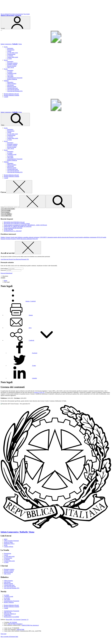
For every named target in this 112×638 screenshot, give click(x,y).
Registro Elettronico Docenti (11, 93)
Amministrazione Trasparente (14, 77)
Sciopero (8, 237)
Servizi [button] (6, 60)
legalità (104, 237)
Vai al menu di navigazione (16, 14)
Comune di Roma (8, 546)
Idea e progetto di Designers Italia (9, 636)
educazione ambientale (26, 238)
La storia (9, 58)
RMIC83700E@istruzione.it (15, 623)
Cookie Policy (7, 615)
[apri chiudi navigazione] (1, 30)
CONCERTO (43, 237)
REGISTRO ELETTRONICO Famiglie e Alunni (17, 223)
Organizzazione (11, 54)
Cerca (2, 207)
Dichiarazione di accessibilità (11, 616)
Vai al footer (26, 14)
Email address (4, 268)
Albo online (10, 76)
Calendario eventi (11, 73)
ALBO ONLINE (8, 229)
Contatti (6, 96)
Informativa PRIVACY (10, 614)
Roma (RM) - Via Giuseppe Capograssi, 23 (17, 619)
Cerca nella (6, 214)
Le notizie (9, 72)
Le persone (10, 55)
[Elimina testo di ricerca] (32, 201)
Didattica (3, 237)
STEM (18, 238)
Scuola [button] (5, 46)
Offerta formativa (11, 83)
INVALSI (99, 237)
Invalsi (5, 545)
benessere (3, 238)
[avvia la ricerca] (59, 201)
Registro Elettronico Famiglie (11, 95)
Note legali (3, 633)
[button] (31, 340)
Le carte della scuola (12, 52)
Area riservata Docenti (13, 89)
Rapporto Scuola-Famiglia (76, 237)
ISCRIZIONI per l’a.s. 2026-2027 (13, 231)
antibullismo (86, 237)
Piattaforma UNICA (9, 543)
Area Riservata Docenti (7, 259)
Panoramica (10, 48)
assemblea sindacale (28, 237)
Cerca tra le (5, 210)
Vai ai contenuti (5, 14)
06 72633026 (13, 622)
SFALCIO (35, 238)
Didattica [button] (6, 80)
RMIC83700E (20, 629)
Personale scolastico (12, 63)
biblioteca (20, 237)
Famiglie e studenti (12, 64)
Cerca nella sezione (7, 208)
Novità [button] (5, 69)
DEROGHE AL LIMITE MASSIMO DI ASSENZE (17, 226)
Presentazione (10, 49)
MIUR (5, 539)
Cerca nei (5, 212)
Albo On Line (7, 612)
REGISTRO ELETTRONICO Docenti (14, 222)
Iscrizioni (8, 238)
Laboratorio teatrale (52, 237)
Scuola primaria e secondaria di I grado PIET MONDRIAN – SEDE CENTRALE (25, 225)
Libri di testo (10, 85)
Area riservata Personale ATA (15, 91)
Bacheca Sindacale (12, 79)
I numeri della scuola (12, 57)
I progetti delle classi (12, 88)
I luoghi (9, 51)
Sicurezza (13, 238)
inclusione (36, 237)
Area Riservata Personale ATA (21, 259)
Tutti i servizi (10, 67)
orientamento (93, 237)
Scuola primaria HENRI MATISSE (13, 228)
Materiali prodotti (11, 86)
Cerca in (6, 215)
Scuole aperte (14, 237)
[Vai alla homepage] (56, 42)
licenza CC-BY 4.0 (39, 392)
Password (3, 270)
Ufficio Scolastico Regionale (11, 540)
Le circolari (10, 74)
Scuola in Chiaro (8, 542)
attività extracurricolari (63, 237)
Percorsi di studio (11, 66)
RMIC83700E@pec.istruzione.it (30, 625)
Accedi (3, 277)
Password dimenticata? (6, 273)
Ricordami (5, 276)
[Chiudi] (19, 186)
